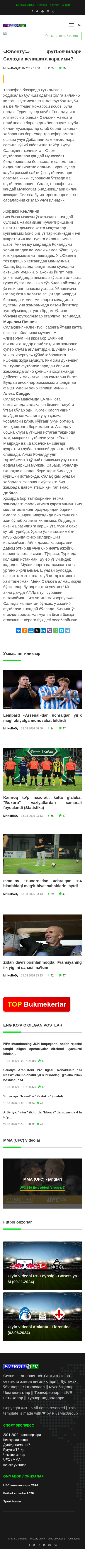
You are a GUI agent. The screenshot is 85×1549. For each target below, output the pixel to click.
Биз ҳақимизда (25, 4)
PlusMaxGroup (65, 1413)
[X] (37, 630)
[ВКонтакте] (18, 630)
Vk (55, 1545)
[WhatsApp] (55, 630)
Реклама (42, 4)
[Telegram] (67, 630)
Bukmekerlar (37, 1004)
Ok (49, 1545)
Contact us (74, 1538)
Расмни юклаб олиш (61, 36)
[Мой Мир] (31, 630)
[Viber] (49, 630)
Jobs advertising (56, 1538)
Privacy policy (37, 1538)
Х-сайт (66, 4)
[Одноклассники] (24, 630)
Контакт (54, 4)
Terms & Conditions (16, 1538)
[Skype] (61, 630)
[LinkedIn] (43, 630)
